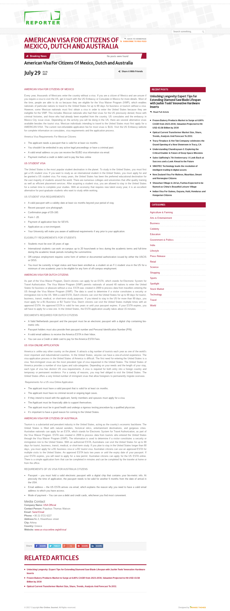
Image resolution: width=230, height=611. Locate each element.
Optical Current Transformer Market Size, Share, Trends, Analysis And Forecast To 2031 (71, 586)
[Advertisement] (164, 13)
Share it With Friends (132, 71)
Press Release (157, 256)
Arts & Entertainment (161, 218)
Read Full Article (161, 112)
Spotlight (154, 283)
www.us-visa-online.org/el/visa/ (50, 529)
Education (155, 234)
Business (155, 223)
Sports (153, 278)
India (152, 245)
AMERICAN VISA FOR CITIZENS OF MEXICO (49, 89)
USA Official (49, 505)
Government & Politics (162, 239)
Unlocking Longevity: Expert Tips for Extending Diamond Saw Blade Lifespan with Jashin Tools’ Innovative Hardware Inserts (175, 102)
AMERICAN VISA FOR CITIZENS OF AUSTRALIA (50, 418)
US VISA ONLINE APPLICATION (41, 345)
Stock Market (157, 289)
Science (154, 267)
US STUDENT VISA (34, 163)
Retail (153, 261)
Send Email (38, 512)
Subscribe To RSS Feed (134, 41)
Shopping (155, 272)
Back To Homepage (136, 39)
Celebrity (154, 229)
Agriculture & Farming (161, 212)
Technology (156, 294)
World (153, 305)
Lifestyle (154, 250)
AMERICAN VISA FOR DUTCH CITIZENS (46, 274)
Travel (153, 300)
